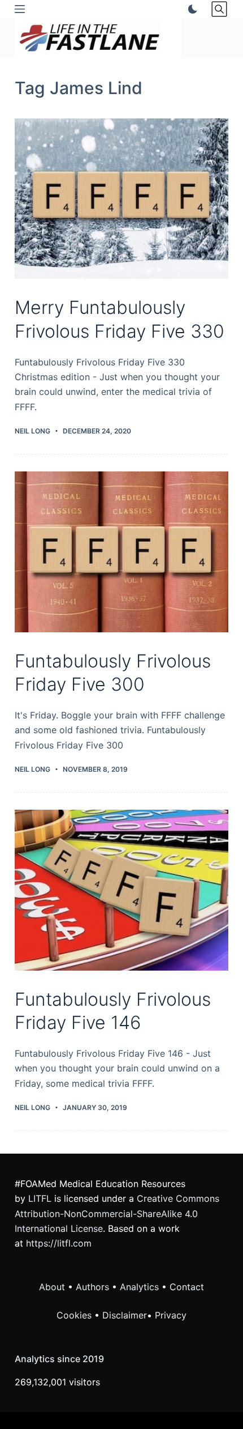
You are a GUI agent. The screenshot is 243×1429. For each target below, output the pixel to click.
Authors (92, 1286)
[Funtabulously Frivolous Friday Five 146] (121, 890)
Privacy (170, 1315)
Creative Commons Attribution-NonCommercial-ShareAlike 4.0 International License (117, 1213)
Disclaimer (124, 1315)
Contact (187, 1286)
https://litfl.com (59, 1243)
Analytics (139, 1286)
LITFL (39, 1198)
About (52, 1286)
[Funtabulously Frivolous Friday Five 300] (121, 551)
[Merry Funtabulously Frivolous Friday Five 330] (121, 198)
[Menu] (20, 9)
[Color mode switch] (190, 9)
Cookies (75, 1315)
